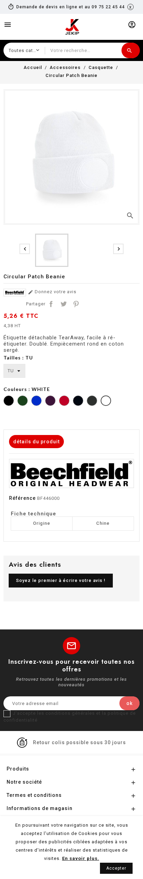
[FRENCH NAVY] (78, 401)
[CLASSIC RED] (64, 401)
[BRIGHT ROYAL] (36, 401)
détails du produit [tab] (36, 441)
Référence (22, 498)
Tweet (63, 304)
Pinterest (76, 304)
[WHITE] (106, 401)
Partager (51, 304)
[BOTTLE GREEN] (22, 401)
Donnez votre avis (52, 292)
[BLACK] (8, 401)
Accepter (116, 868)
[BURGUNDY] (50, 401)
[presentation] (24, 249)
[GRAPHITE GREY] (92, 401)
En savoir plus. (80, 858)
